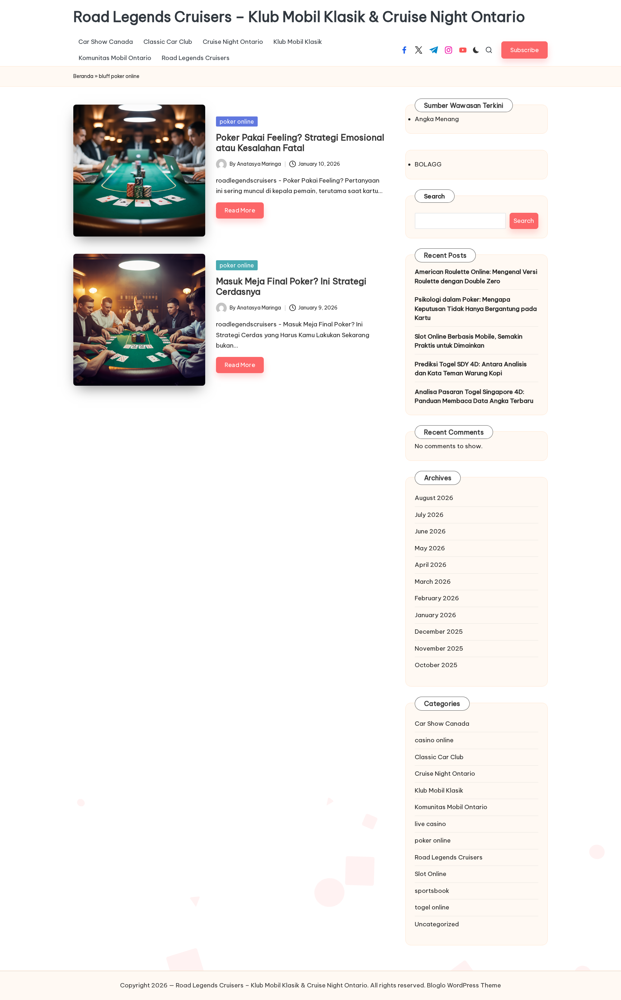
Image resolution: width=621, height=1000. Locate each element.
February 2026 (437, 598)
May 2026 (430, 548)
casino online (434, 740)
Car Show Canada (442, 724)
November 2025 (439, 648)
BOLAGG (428, 164)
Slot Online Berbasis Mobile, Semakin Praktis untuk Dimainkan (469, 341)
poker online (237, 121)
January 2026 (435, 615)
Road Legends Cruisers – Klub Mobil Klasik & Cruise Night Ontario (299, 17)
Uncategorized (437, 924)
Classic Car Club (439, 757)
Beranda (83, 76)
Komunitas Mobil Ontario (451, 807)
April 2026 (430, 565)
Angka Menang (437, 119)
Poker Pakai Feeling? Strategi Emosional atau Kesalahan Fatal (300, 142)
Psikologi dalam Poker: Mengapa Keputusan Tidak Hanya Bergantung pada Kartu (476, 308)
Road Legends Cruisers (449, 857)
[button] (524, 49)
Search (434, 196)
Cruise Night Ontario (445, 773)
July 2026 (429, 515)
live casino (430, 824)
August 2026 (434, 498)
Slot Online (430, 874)
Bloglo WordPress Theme (464, 985)
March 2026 (433, 582)
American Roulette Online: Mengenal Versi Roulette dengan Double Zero (476, 276)
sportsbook (432, 891)
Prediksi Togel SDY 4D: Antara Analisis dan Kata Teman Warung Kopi (471, 368)
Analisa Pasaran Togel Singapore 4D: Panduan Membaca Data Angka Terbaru (474, 396)
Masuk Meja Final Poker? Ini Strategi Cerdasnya (291, 286)
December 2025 (439, 632)
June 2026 (430, 531)
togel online (432, 907)
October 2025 (436, 665)
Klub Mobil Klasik (439, 790)
